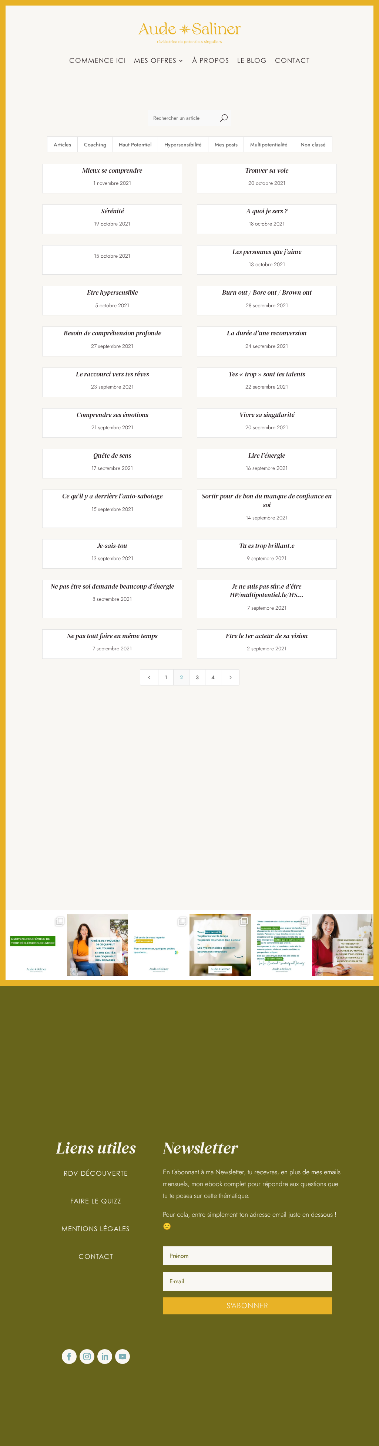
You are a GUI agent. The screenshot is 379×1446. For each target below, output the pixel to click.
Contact (292, 61)
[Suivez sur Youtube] (122, 1356)
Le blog (252, 61)
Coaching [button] (95, 144)
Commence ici (97, 61)
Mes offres (155, 61)
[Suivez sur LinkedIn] (104, 1356)
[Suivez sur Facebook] (69, 1356)
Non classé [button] (313, 144)
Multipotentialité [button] (269, 144)
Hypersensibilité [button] (183, 144)
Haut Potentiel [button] (135, 144)
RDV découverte (96, 1173)
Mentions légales (95, 1229)
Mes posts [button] (226, 144)
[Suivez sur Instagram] (87, 1356)
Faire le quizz (95, 1201)
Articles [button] (62, 144)
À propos (210, 61)
